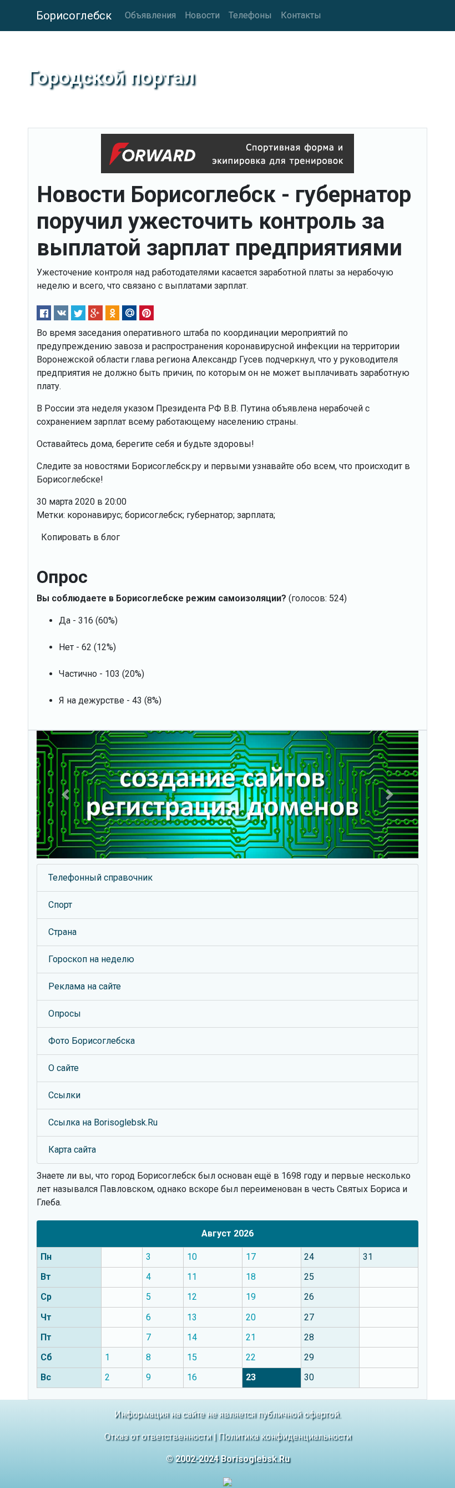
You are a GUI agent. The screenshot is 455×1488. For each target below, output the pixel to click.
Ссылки (64, 1095)
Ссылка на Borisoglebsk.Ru (103, 1122)
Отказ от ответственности (157, 1436)
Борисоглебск (74, 15)
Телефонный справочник (100, 877)
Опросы (64, 1013)
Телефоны (250, 15)
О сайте (63, 1068)
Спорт (60, 904)
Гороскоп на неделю (91, 959)
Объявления (150, 15)
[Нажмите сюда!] (227, 794)
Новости (202, 15)
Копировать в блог (80, 537)
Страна (62, 932)
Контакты (301, 15)
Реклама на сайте (84, 986)
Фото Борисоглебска (91, 1040)
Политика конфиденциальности (285, 1436)
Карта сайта (72, 1149)
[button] (65, 794)
